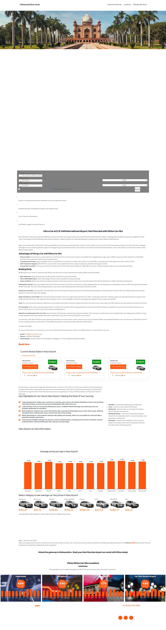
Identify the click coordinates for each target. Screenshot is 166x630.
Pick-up (21, 173)
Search (137, 189)
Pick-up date (23, 178)
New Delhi (104, 576)
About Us (22, 609)
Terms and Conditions (27, 621)
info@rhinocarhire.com (132, 610)
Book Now (24, 344)
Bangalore (62, 576)
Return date (22, 183)
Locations (127, 5)
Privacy (21, 616)
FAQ (20, 612)
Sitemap (22, 618)
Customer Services (114, 5)
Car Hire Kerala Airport (145, 576)
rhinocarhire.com (30, 4)
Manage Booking (139, 5)
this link (132, 543)
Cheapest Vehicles (28, 355)
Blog (20, 614)
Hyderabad (21, 576)
